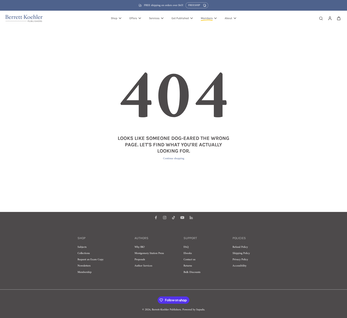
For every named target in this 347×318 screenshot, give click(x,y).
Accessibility (239, 266)
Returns (188, 266)
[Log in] (329, 18)
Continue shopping (173, 158)
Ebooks (188, 253)
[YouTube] (182, 217)
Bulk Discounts (192, 272)
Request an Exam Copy (90, 259)
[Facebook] (155, 217)
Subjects (82, 247)
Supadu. (200, 309)
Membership (85, 272)
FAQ (186, 247)
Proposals (140, 259)
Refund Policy (240, 247)
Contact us (189, 259)
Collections (84, 253)
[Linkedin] (191, 217)
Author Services (143, 266)
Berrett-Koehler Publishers (166, 309)
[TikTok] (173, 217)
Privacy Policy (240, 259)
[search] (320, 18)
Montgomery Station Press (149, 253)
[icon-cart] (338, 18)
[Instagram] (164, 217)
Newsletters (84, 266)
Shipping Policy (241, 253)
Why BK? (140, 247)
